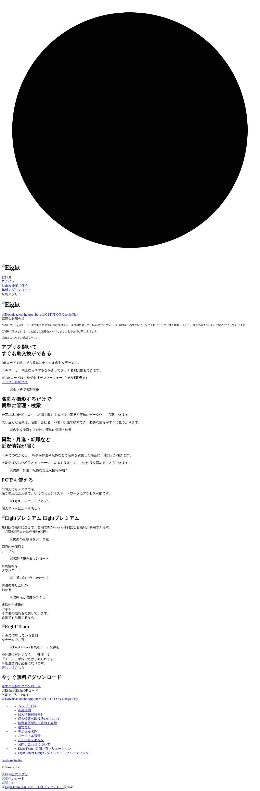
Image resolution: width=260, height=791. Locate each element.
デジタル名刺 (27, 731)
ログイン (8, 281)
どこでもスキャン (31, 740)
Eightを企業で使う (15, 285)
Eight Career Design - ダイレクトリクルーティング (53, 753)
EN (4, 277)
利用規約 (24, 710)
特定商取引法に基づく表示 (37, 723)
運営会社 (24, 727)
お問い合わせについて (34, 744)
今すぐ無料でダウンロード (21, 686)
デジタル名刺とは (15, 382)
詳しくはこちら (13, 667)
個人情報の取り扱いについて (39, 718)
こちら (13, 337)
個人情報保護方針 (31, 714)
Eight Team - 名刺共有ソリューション (44, 748)
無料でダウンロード (16, 290)
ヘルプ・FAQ (27, 706)
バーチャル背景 (29, 736)
